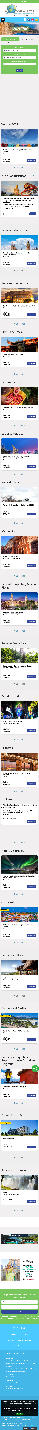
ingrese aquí (27, 1423)
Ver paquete (31, 158)
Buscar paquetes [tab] (10, 39)
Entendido (19, 1414)
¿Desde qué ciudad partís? (19, 61)
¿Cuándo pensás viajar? (19, 54)
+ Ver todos (19, 167)
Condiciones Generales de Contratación (19, 1340)
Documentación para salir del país (19, 1334)
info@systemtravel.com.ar (14, 1388)
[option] (19, 28)
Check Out (29, 90)
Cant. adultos (9, 104)
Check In (10, 90)
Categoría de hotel (20, 97)
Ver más (32, 214)
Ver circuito (32, 675)
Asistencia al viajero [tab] (28, 39)
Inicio (13, 1)
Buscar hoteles (20, 114)
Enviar (19, 1312)
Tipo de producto (19, 84)
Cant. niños (29, 104)
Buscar (20, 70)
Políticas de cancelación (19, 1346)
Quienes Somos (22, 1)
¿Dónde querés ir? (19, 47)
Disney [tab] (10, 43)
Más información (26, 1410)
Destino (19, 77)
